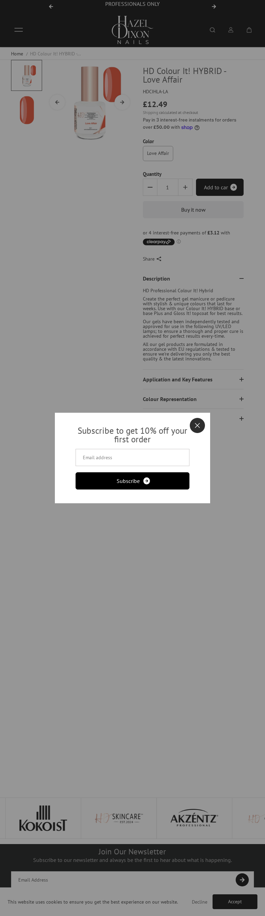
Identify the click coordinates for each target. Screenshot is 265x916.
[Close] (197, 425)
